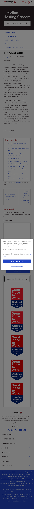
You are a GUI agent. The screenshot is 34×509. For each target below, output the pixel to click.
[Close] (31, 241)
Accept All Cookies (17, 261)
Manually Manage (17, 266)
